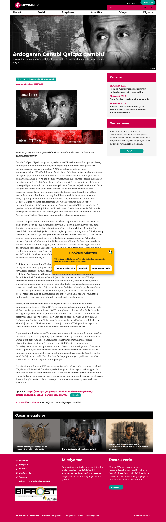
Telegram (23, 477)
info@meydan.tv (26, 473)
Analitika (96, 12)
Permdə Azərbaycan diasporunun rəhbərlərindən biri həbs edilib (128, 90)
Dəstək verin (148, 2)
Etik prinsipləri (21, 516)
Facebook (23, 460)
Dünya (123, 12)
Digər (146, 12)
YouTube (23, 469)
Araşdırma (68, 12)
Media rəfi (34, 516)
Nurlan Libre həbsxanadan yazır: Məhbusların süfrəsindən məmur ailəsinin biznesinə (128, 109)
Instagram (23, 464)
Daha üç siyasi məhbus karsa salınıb (129, 99)
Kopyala (75, 394)
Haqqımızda (70, 516)
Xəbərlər (35, 402)
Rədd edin (83, 268)
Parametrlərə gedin (101, 268)
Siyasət (17, 12)
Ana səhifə (22, 402)
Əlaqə (80, 516)
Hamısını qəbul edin (65, 268)
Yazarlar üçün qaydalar (52, 516)
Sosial (41, 12)
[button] (153, 12)
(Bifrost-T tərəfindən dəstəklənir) (34, 481)
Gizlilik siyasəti (92, 516)
